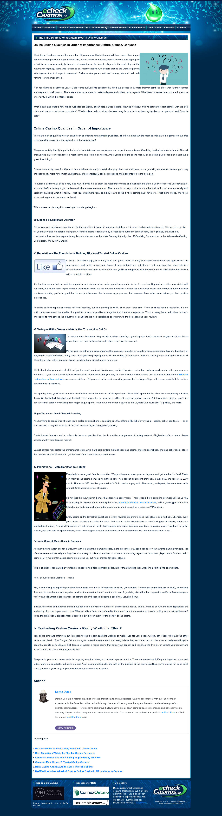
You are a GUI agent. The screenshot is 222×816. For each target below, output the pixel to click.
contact (180, 803)
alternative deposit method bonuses (137, 502)
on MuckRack (168, 712)
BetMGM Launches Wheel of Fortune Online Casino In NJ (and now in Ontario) (79, 771)
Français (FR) (175, 801)
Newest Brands (118, 27)
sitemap (167, 803)
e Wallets (169, 27)
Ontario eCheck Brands (71, 27)
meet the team (73, 717)
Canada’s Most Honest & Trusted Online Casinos (62, 762)
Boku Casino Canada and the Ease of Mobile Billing (64, 766)
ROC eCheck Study (96, 27)
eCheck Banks (137, 27)
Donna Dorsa (63, 691)
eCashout (182, 27)
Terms (161, 803)
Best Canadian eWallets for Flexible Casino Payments (65, 753)
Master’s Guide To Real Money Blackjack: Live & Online (66, 748)
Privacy (184, 801)
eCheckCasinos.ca (44, 27)
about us (173, 803)
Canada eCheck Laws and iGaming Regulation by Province (68, 757)
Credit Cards (155, 27)
